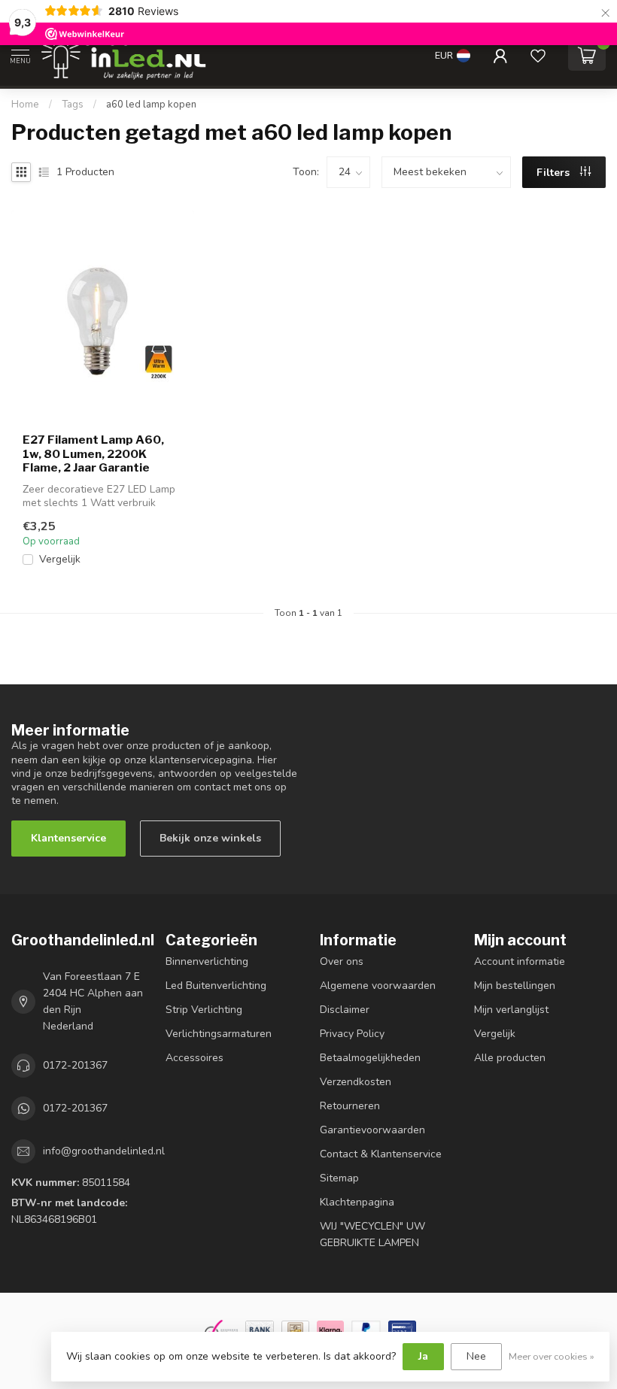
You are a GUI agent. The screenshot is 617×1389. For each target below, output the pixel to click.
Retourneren (350, 1106)
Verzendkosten (355, 1082)
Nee (476, 1356)
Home (25, 104)
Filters (554, 172)
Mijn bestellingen (514, 985)
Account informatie (519, 961)
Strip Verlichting (204, 1009)
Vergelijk (60, 559)
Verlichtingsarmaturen (219, 1034)
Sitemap (339, 1178)
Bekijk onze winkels (210, 838)
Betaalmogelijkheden (370, 1058)
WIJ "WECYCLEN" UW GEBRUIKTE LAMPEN (372, 1234)
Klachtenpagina (357, 1202)
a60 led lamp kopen (151, 104)
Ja (423, 1356)
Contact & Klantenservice (381, 1154)
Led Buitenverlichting (216, 985)
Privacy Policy (352, 1034)
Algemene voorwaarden (378, 985)
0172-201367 (75, 1065)
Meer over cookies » (551, 1356)
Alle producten (510, 1058)
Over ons (341, 961)
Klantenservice (68, 838)
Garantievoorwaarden (372, 1130)
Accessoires (194, 1058)
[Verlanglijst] (538, 56)
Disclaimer (344, 1009)
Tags (73, 104)
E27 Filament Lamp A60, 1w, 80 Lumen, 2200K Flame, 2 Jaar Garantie (93, 454)
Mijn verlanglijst (511, 1009)
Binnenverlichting (207, 961)
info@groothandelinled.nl (104, 1151)
